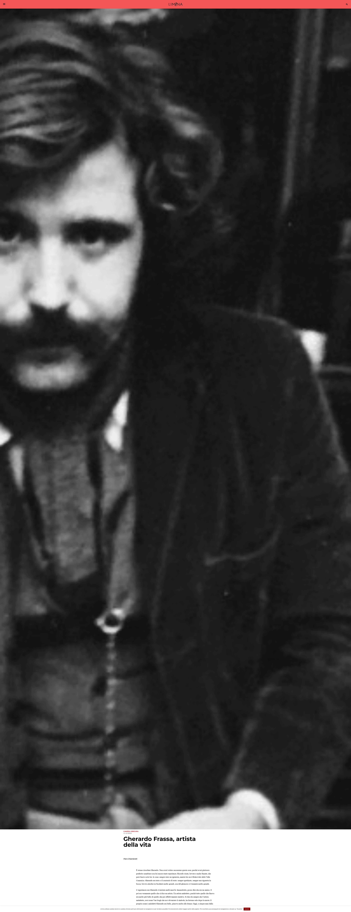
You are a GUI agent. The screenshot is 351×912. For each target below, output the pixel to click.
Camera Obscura (130, 831)
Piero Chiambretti (130, 859)
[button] (346, 4)
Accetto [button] (247, 909)
